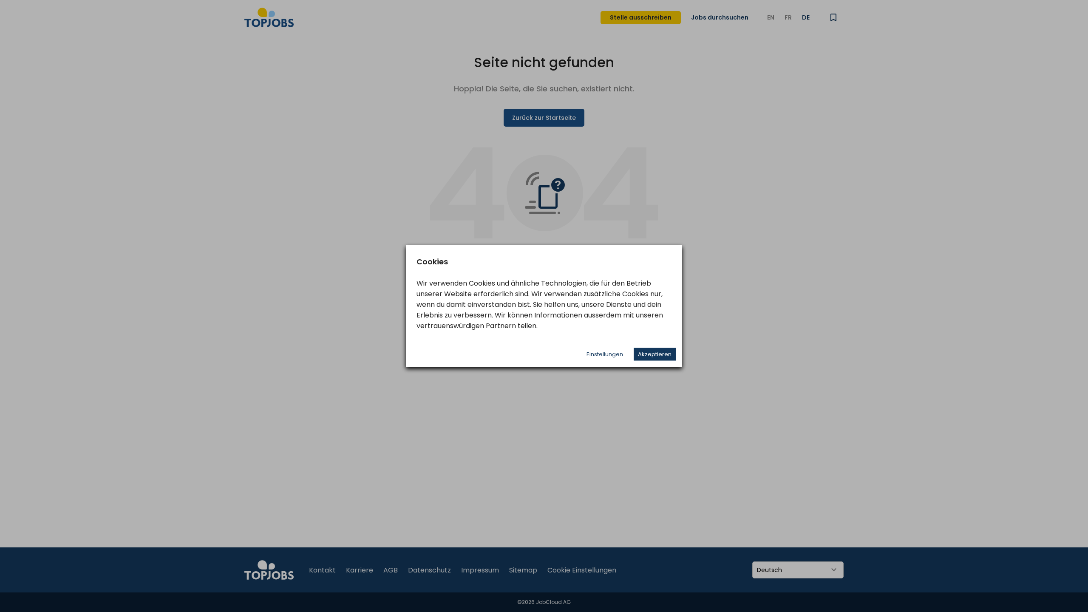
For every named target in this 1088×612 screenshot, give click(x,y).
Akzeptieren (655, 354)
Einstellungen (604, 354)
